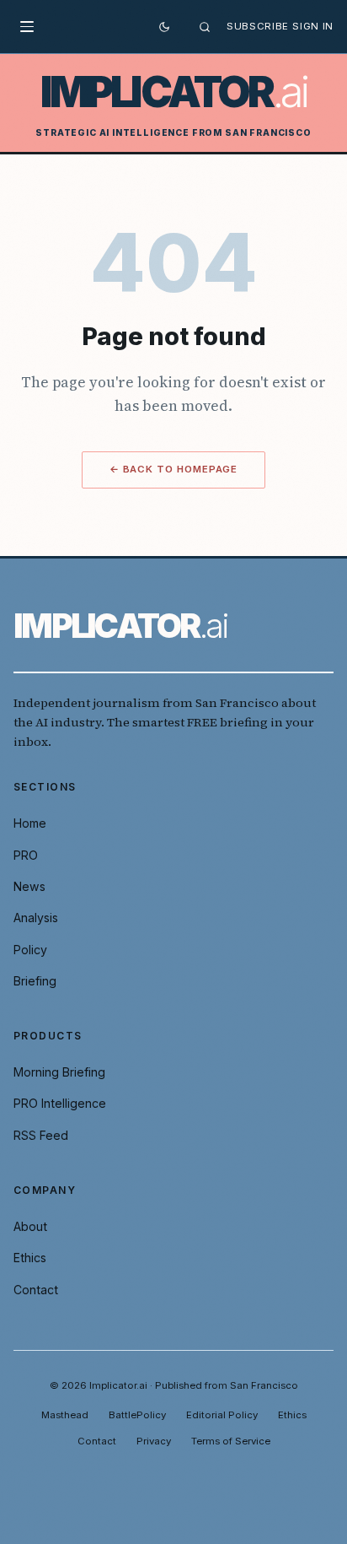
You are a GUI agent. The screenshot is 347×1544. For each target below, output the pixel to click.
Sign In (313, 26)
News (29, 886)
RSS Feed (40, 1135)
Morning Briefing (59, 1072)
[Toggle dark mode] (164, 27)
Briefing (34, 981)
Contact (35, 1289)
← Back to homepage (173, 469)
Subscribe (258, 26)
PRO (25, 855)
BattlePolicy (137, 1415)
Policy (30, 949)
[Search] (204, 27)
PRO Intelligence (59, 1103)
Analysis (35, 917)
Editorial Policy (222, 1415)
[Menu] (32, 27)
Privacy (153, 1441)
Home (29, 823)
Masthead (64, 1415)
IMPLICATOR (173, 92)
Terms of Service (230, 1441)
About (30, 1226)
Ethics (29, 1257)
